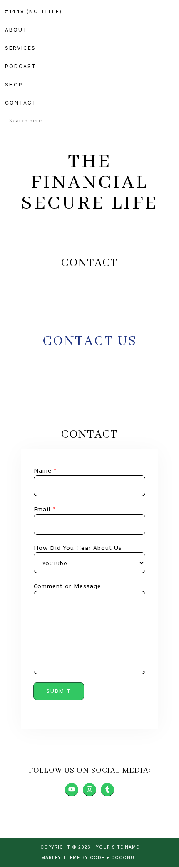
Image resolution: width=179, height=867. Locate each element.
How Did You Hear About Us (78, 548)
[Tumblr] (107, 789)
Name (45, 470)
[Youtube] (71, 789)
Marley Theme (60, 857)
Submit (58, 691)
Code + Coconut (114, 857)
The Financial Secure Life (89, 183)
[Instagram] (89, 789)
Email (45, 509)
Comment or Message (67, 586)
